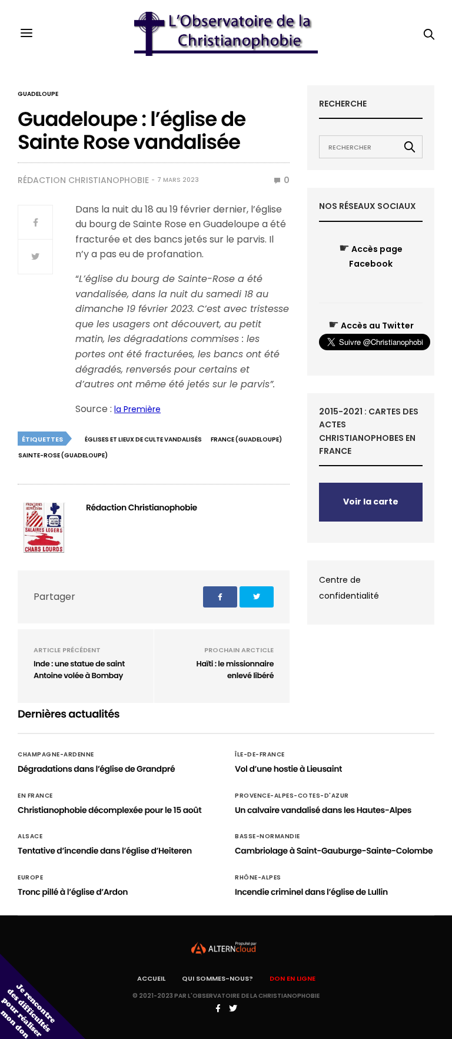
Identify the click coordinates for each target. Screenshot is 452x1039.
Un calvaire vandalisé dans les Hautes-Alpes (323, 810)
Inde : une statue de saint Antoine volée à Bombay (79, 669)
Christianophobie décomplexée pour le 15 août (109, 810)
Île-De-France (260, 755)
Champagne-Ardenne (56, 755)
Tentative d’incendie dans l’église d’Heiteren (105, 851)
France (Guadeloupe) (246, 439)
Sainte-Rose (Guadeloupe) (63, 455)
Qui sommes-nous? (217, 978)
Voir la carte (370, 501)
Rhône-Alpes (258, 878)
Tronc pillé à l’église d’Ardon (73, 892)
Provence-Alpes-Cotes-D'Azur (292, 796)
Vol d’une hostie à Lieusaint (288, 769)
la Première (137, 409)
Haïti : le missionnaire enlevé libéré (235, 669)
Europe (30, 878)
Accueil (151, 978)
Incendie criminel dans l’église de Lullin (311, 892)
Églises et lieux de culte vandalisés (143, 439)
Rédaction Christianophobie (83, 180)
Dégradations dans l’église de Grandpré (96, 769)
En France (35, 796)
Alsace (30, 836)
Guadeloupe (38, 94)
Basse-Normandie (267, 836)
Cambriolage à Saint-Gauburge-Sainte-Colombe (334, 851)
